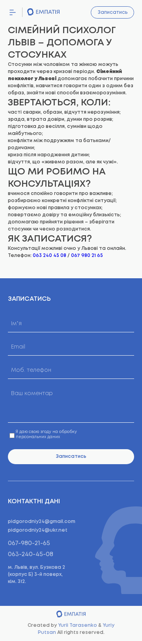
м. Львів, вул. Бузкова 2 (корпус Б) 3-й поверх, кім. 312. (36, 574)
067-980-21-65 (29, 543)
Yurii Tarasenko (77, 625)
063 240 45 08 (49, 255)
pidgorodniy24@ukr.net (37, 530)
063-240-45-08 (30, 554)
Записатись (112, 12)
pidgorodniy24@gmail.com (41, 521)
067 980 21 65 (87, 255)
